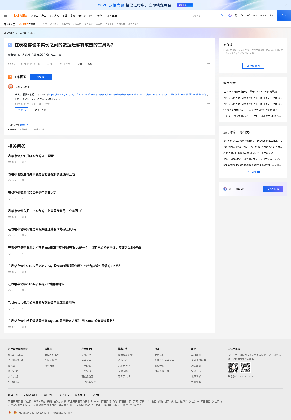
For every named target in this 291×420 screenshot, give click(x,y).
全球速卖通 (60, 401)
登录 (284, 15)
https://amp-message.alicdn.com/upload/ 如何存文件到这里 (254, 164)
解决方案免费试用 (164, 360)
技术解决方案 (125, 354)
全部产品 (86, 354)
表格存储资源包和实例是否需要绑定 (32, 192)
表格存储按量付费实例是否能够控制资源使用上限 (41, 174)
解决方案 (54, 15)
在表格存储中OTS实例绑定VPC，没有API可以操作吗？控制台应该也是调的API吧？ (65, 266)
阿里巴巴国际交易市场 (80, 401)
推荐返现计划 (162, 371)
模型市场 (50, 365)
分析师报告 (14, 381)
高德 (142, 401)
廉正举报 (49, 394)
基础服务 (196, 354)
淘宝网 (28, 401)
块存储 (99, 24)
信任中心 (196, 381)
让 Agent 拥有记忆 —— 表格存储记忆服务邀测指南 (250, 109)
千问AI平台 (40, 401)
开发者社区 (9, 24)
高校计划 (159, 365)
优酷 (160, 401)
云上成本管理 (88, 381)
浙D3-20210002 (132, 405)
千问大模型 (51, 360)
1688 (97, 401)
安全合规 (13, 376)
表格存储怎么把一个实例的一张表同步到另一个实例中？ (46, 211)
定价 (72, 15)
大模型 (34, 15)
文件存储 (89, 24)
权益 (64, 15)
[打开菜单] (5, 15)
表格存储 (24, 124)
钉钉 (167, 401)
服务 (99, 15)
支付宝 (175, 401)
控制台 (263, 15)
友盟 (154, 401)
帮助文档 (123, 360)
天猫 (49, 401)
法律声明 (13, 394)
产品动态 (86, 365)
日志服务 (109, 24)
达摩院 (184, 401)
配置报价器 (87, 376)
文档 (248, 15)
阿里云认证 (124, 376)
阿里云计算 (125, 401)
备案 (255, 15)
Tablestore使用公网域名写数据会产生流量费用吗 (41, 302)
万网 (135, 401)
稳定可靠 (13, 371)
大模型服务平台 (53, 354)
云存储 (23, 32)
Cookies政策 (31, 394)
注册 (271, 15)
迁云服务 (196, 365)
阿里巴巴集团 (15, 401)
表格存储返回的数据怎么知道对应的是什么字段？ (249, 152)
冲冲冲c (11, 63)
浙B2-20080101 (86, 405)
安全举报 (64, 394)
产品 (43, 15)
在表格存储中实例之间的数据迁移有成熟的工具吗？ (43, 229)
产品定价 (86, 371)
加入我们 (96, 394)
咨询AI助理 (273, 189)
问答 (42, 129)
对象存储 (77, 24)
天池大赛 (123, 371)
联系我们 (80, 394)
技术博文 (54, 24)
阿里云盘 (206, 401)
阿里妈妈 (106, 401)
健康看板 (196, 376)
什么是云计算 (15, 354)
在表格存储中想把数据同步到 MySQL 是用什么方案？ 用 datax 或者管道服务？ (62, 321)
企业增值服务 (198, 360)
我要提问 (255, 65)
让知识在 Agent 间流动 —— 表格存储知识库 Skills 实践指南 (254, 115)
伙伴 (91, 15)
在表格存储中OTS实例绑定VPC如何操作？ (37, 284)
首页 (45, 24)
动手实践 (66, 24)
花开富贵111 (22, 86)
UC (148, 401)
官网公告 (196, 371)
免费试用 (121, 24)
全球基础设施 (15, 360)
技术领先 (13, 365)
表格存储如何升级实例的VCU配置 (31, 156)
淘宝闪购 (217, 401)
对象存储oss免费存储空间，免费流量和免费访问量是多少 (253, 158)
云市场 (82, 15)
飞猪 (115, 401)
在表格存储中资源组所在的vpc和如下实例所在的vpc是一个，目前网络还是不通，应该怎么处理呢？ (75, 247)
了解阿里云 (111, 15)
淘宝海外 (194, 401)
